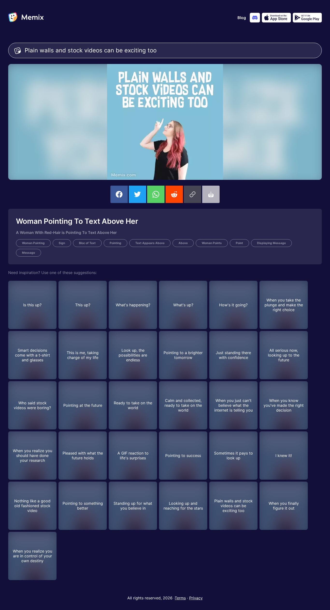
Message (28, 252)
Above (183, 243)
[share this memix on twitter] (137, 194)
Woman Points (212, 243)
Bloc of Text (87, 243)
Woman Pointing (33, 243)
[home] (26, 17)
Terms (180, 598)
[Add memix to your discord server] (255, 17)
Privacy (196, 598)
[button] (192, 194)
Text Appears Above (150, 243)
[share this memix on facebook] (119, 194)
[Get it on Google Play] (307, 17)
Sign (62, 243)
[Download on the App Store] (276, 17)
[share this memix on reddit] (174, 194)
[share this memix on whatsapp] (156, 194)
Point (239, 243)
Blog (241, 17)
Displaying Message (271, 243)
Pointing (115, 243)
